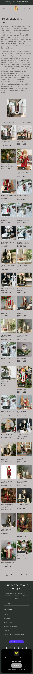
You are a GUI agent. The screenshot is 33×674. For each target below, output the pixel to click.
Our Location (8, 622)
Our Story (7, 618)
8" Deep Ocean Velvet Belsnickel (7, 243)
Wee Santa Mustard (6, 434)
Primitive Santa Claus (23, 534)
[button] (4, 9)
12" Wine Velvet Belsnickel (5, 312)
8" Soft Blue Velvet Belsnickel (22, 482)
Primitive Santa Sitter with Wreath (23, 173)
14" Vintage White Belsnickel (6, 336)
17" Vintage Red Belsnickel (21, 458)
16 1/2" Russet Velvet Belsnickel (23, 312)
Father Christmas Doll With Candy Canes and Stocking (7, 506)
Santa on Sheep (21, 141)
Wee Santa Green (22, 556)
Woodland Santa (21, 389)
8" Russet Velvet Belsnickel (21, 412)
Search (6, 614)
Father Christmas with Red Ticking (7, 563)
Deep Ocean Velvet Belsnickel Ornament (23, 243)
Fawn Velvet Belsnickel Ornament (7, 412)
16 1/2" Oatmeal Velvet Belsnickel (7, 266)
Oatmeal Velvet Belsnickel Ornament (23, 219)
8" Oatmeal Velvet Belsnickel (22, 289)
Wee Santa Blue (21, 358)
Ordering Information (10, 626)
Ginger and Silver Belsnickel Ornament (7, 165)
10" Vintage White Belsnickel (22, 266)
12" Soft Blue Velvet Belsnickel (22, 336)
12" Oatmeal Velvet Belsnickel (6, 458)
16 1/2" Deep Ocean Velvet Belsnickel (22, 435)
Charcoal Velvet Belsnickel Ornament (7, 359)
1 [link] (6, 574)
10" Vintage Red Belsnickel (5, 142)
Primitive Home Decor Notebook (14, 634)
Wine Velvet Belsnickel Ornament (7, 219)
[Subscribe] (27, 603)
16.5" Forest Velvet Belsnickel (6, 530)
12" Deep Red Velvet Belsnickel (7, 482)
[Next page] (26, 574)
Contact (6, 630)
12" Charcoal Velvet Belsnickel (22, 505)
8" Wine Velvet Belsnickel (8, 195)
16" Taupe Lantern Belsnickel (6, 382)
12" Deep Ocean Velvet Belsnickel (7, 289)
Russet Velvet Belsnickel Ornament (24, 196)
